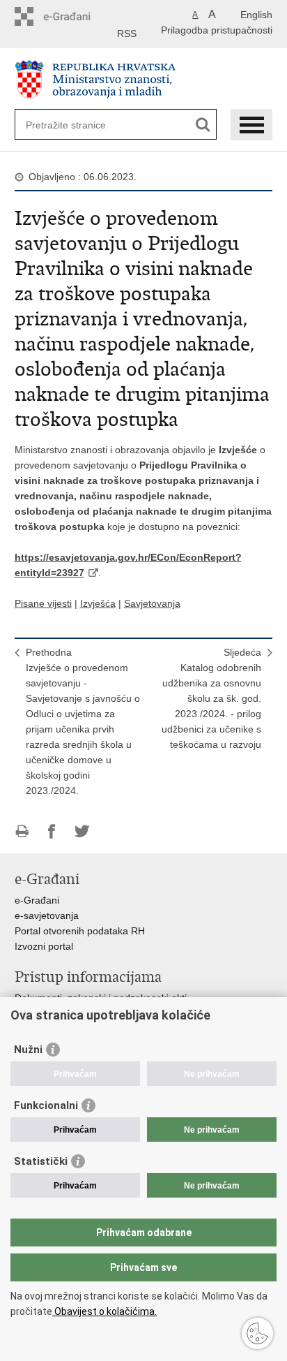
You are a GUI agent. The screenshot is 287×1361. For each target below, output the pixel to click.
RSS (127, 33)
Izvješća (98, 603)
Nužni (28, 1049)
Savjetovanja (152, 603)
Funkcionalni (46, 1105)
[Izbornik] (251, 124)
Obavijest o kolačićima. (104, 1311)
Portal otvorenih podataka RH (80, 930)
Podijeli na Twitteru (82, 831)
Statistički (41, 1161)
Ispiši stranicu (22, 831)
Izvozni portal (44, 946)
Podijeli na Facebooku (52, 831)
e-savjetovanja (47, 915)
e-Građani (37, 900)
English (256, 14)
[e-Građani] (74, 16)
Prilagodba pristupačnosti (216, 30)
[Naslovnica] (144, 79)
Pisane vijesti (43, 603)
